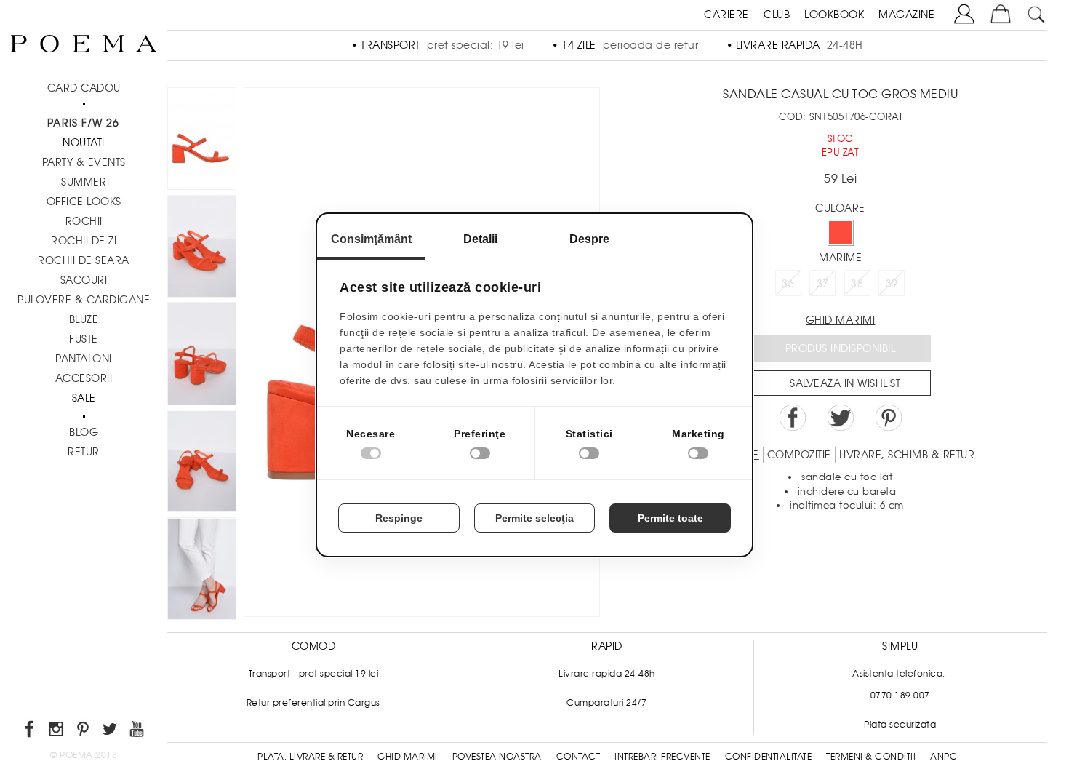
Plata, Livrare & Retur (310, 757)
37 (823, 284)
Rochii (84, 221)
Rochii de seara (83, 260)
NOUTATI (84, 142)
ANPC (943, 757)
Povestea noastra (497, 757)
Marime (840, 257)
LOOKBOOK (834, 14)
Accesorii (84, 378)
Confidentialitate (768, 757)
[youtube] (137, 731)
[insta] (57, 731)
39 (892, 284)
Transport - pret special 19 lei (314, 674)
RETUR (84, 452)
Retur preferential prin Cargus (313, 703)
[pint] (84, 731)
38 (857, 284)
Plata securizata (900, 725)
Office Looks (84, 201)
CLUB (777, 14)
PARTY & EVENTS (84, 162)
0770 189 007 (900, 695)
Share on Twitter (841, 418)
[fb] (30, 731)
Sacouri (84, 280)
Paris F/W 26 (83, 123)
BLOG (83, 432)
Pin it (889, 418)
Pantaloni (83, 358)
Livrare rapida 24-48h (606, 674)
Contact (578, 757)
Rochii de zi (83, 241)
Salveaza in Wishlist (845, 383)
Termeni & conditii (871, 757)
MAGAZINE (906, 14)
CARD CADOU (84, 88)
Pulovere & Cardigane (83, 300)
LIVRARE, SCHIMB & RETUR (907, 455)
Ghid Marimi (407, 757)
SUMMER (83, 182)
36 (788, 284)
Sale (84, 398)
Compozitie (799, 455)
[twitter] (110, 731)
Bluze (84, 319)
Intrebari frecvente (662, 757)
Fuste (83, 339)
